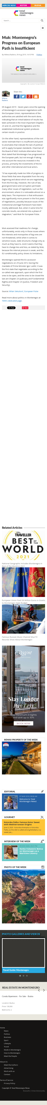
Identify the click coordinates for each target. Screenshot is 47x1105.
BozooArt (26, 1091)
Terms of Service (6, 1080)
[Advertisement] (23, 418)
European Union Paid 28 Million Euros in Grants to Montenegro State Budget (23, 601)
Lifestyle (7, 1043)
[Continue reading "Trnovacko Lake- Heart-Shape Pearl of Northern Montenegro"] (23, 896)
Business (7, 1037)
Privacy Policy (9, 1083)
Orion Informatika (38, 1091)
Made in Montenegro (12, 1050)
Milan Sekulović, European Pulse (23, 291)
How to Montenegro (12, 1053)
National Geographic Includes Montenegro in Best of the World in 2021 (22, 564)
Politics (39, 54)
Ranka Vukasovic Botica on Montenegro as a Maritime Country (31, 851)
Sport (6, 1040)
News (6, 1031)
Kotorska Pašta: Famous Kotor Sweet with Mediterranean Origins (22, 823)
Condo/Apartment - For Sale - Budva (17, 996)
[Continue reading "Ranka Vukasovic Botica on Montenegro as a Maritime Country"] (11, 852)
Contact (7, 1074)
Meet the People (10, 1056)
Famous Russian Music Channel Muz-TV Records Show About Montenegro (19, 638)
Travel (6, 1046)
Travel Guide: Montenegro (16, 970)
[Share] (17, 96)
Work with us (9, 1071)
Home (2, 1028)
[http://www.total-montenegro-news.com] (23, 13)
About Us (3, 1062)
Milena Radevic (10, 54)
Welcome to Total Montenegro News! (28, 800)
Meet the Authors (11, 1065)
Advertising (8, 1068)
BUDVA (37, 5)
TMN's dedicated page (12, 300)
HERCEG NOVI (9, 5)
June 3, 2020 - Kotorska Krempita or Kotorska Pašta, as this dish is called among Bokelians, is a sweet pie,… (22, 829)
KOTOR (23, 5)
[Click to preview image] (23, 70)
